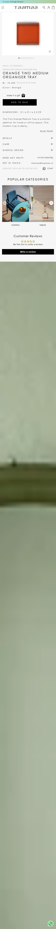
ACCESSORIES (16, 66)
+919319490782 (45, 158)
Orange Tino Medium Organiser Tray (20, 69)
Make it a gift (13, 95)
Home (5, 66)
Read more (46, 131)
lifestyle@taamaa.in (42, 163)
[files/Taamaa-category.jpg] (15, 203)
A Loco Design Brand (13, 2)
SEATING (16, 225)
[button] (2, 7)
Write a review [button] (28, 251)
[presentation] (5, 203)
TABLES (43, 225)
